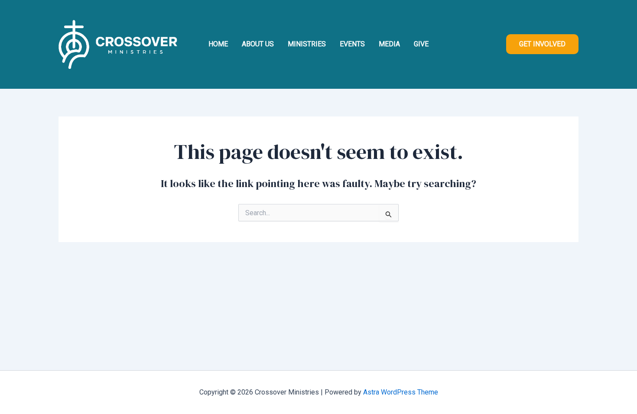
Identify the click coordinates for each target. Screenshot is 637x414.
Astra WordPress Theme (400, 392)
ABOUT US (258, 44)
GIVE (421, 44)
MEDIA (389, 44)
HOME (218, 44)
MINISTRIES (307, 44)
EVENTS (352, 44)
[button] (542, 44)
